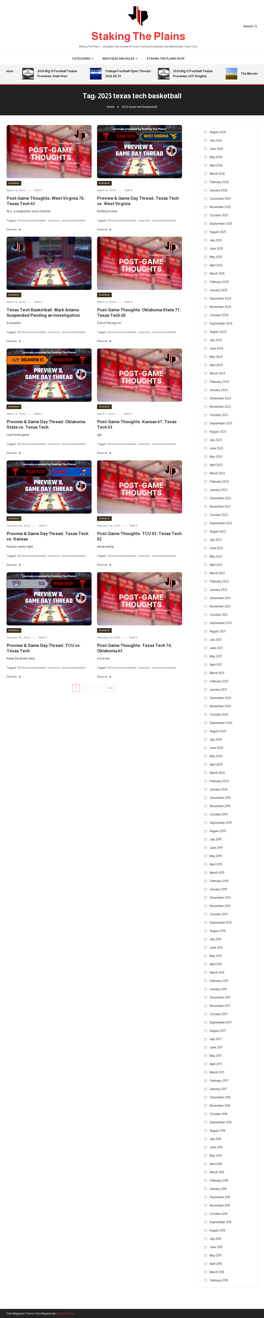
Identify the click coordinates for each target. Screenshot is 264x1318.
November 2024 (220, 306)
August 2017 (218, 1030)
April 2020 (216, 764)
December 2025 (220, 198)
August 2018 (218, 931)
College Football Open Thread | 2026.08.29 (112, 73)
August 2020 (218, 731)
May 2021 (216, 656)
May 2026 (216, 157)
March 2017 (217, 1072)
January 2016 (218, 1188)
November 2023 (220, 406)
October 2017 (219, 1014)
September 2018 (221, 922)
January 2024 (219, 390)
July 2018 (215, 939)
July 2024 (216, 340)
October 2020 (219, 714)
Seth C (38, 190)
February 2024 (219, 381)
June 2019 (216, 847)
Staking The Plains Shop (165, 58)
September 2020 (221, 723)
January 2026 (218, 190)
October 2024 (219, 315)
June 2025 (216, 248)
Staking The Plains (138, 36)
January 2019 (218, 889)
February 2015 (219, 1280)
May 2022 (216, 556)
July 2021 (215, 639)
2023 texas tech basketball (31, 220)
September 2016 (221, 1122)
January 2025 (218, 290)
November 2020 (220, 706)
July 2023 (216, 440)
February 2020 (219, 781)
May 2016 (216, 1155)
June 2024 (216, 348)
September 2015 (221, 1222)
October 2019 (219, 814)
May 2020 (216, 756)
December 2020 (220, 698)
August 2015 (218, 1230)
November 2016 (220, 1105)
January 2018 (218, 989)
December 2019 (220, 797)
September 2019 (221, 822)
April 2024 (216, 365)
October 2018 (219, 914)
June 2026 (216, 148)
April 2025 (216, 265)
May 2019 (216, 856)
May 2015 (216, 1255)
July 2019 (215, 839)
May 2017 (216, 1055)
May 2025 (216, 257)
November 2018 (220, 906)
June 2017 (216, 1047)
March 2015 (217, 1272)
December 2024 (220, 298)
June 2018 (216, 947)
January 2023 (218, 490)
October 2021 (218, 614)
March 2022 (217, 573)
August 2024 (218, 331)
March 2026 (217, 173)
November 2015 (220, 1205)
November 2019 (220, 806)
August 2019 (218, 831)
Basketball (14, 183)
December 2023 (220, 398)
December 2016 (220, 1097)
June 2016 (216, 1147)
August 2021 (218, 631)
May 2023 (216, 456)
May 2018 (216, 955)
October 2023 (219, 415)
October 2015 (218, 1213)
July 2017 (215, 1039)
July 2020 (216, 739)
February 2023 (219, 481)
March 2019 (217, 872)
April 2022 (216, 564)
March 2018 (217, 972)
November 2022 (220, 506)
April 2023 (216, 465)
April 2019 (216, 864)
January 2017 (218, 1089)
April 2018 (216, 964)
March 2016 (217, 1172)
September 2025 (221, 223)
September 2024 (221, 323)
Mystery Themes (65, 1313)
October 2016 (218, 1114)
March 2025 (217, 273)
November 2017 (220, 1005)
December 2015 (220, 1197)
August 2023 (218, 431)
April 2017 (216, 1064)
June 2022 (216, 548)
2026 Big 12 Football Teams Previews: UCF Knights (176, 73)
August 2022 (218, 531)
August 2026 (218, 132)
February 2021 (219, 681)
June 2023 (216, 448)
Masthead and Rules (119, 58)
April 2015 (216, 1263)
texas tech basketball (73, 220)
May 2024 (216, 356)
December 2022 (220, 498)
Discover (12, 229)
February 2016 (219, 1180)
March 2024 (217, 373)
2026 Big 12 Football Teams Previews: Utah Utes (40, 73)
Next (110, 687)
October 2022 (219, 514)
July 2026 (216, 140)
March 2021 (217, 673)
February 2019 (219, 881)
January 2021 (218, 689)
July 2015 (215, 1238)
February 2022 (219, 581)
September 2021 (221, 623)
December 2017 (220, 997)
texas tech (54, 220)
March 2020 (217, 772)
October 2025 (219, 215)
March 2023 (217, 473)
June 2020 (216, 747)
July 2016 (215, 1139)
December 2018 (220, 897)
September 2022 (221, 523)
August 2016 (218, 1130)
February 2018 (219, 980)
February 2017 (219, 1080)
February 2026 (219, 182)
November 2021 (220, 606)
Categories (81, 58)
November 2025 (220, 207)
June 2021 (216, 648)
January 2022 (218, 589)
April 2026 (216, 165)
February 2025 (219, 281)
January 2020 (218, 789)
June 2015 (216, 1247)
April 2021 (216, 664)
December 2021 (220, 598)
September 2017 (221, 1022)
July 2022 (216, 539)
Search (248, 26)
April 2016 (216, 1164)
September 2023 (221, 423)
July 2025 (216, 240)
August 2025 (218, 232)
